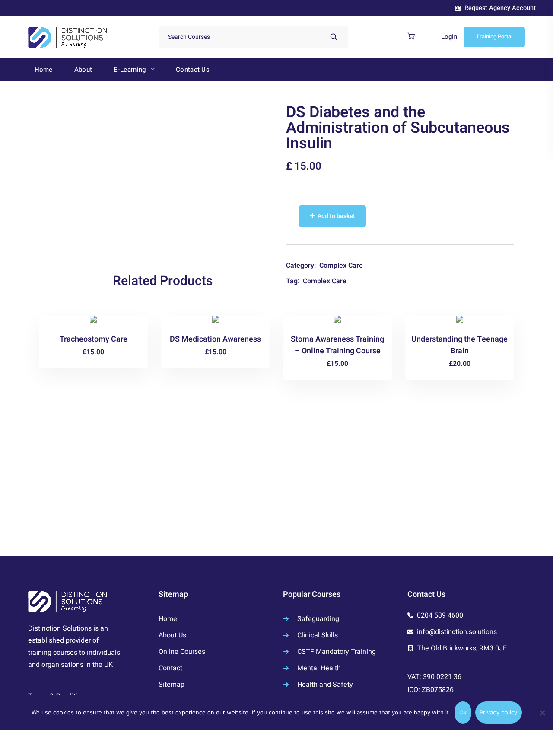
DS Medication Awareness (215, 339)
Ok (463, 712)
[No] (542, 712)
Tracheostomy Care (93, 339)
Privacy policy (499, 712)
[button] (409, 36)
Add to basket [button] (97, 350)
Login (449, 37)
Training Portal (494, 36)
